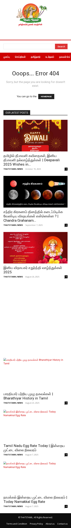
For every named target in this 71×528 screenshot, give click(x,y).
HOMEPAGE (46, 96)
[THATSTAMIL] (31, 14)
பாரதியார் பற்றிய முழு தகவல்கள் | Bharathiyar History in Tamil (28, 396)
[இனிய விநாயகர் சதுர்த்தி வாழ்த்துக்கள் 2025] (35, 248)
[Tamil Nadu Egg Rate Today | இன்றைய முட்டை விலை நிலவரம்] (35, 425)
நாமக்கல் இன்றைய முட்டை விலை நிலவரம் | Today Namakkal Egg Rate (35, 499)
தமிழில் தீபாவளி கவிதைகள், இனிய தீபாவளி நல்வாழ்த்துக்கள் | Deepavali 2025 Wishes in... (31, 160)
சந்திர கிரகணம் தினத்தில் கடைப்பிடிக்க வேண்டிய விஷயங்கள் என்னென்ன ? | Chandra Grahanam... (33, 216)
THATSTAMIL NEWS (13, 169)
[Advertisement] (35, 320)
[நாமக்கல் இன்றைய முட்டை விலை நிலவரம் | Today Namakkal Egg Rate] (35, 477)
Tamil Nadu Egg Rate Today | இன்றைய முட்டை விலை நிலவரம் (34, 448)
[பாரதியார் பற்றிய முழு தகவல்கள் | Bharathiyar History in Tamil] (35, 374)
